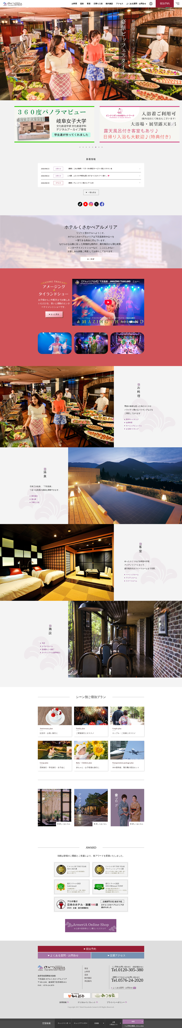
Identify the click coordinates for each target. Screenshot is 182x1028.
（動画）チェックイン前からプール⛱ (80, 183)
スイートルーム (131, 581)
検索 (133, 1021)
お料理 (74, 4)
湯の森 (33, 499)
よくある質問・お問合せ (136, 4)
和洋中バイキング (132, 419)
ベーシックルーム (132, 574)
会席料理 (129, 422)
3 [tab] (86, 147)
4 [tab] (89, 147)
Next (172, 124)
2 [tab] (83, 147)
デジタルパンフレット (87, 1002)
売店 (43, 643)
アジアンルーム (131, 578)
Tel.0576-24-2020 (127, 980)
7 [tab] (98, 147)
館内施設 (109, 4)
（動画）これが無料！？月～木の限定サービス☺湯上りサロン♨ (89, 168)
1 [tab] (79, 147)
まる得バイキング (132, 429)
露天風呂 (34, 496)
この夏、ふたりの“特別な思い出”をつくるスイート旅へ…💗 (88, 176)
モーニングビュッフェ (134, 426)
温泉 (82, 4)
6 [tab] (95, 147)
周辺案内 (88, 981)
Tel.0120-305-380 (127, 969)
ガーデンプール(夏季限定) (51, 652)
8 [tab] (102, 147)
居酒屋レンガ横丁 (48, 649)
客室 (88, 4)
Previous (17, 124)
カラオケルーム (47, 646)
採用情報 (63, 1002)
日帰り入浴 (98, 4)
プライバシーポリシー (116, 1002)
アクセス (119, 4)
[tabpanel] (135, 124)
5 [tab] (92, 147)
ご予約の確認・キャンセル (135, 1026)
